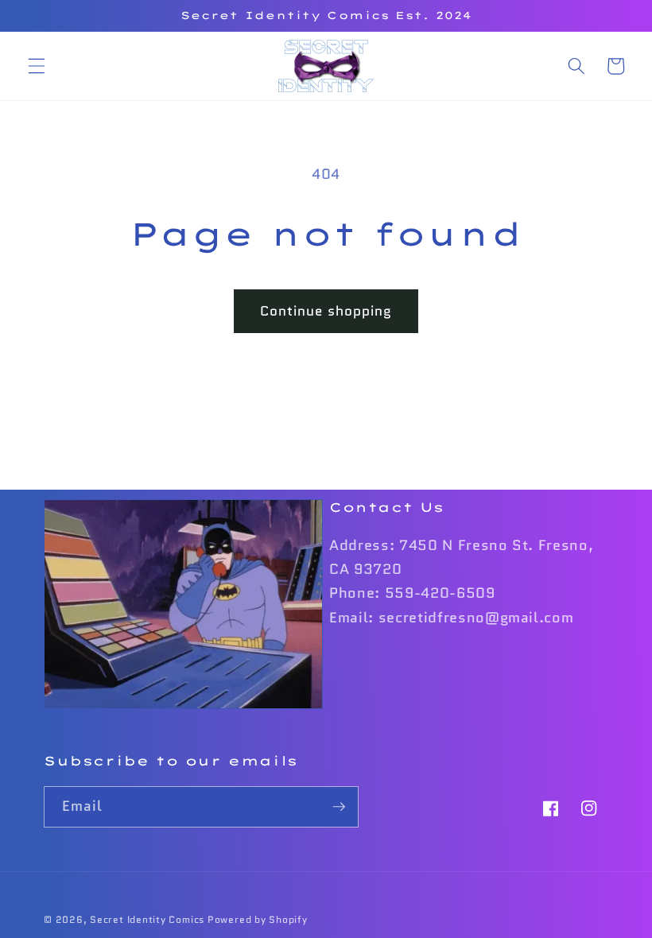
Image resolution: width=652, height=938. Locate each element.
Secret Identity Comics (147, 919)
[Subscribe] (339, 807)
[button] (36, 66)
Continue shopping (326, 310)
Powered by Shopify (258, 919)
